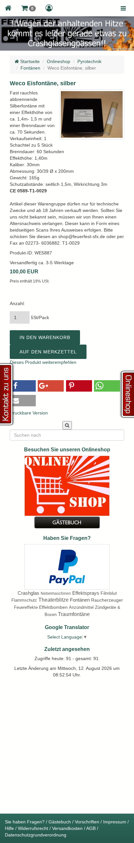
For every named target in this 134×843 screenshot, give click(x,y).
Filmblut (108, 593)
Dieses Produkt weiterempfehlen (43, 362)
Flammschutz (24, 600)
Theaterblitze (53, 600)
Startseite (29, 61)
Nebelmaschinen (56, 593)
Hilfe (9, 828)
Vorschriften (87, 821)
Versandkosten (67, 828)
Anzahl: (17, 303)
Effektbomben (53, 607)
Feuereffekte (26, 607)
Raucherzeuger (107, 600)
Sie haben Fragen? (25, 821)
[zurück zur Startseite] (8, 8)
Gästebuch (59, 821)
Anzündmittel (81, 607)
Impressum (114, 821)
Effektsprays (85, 593)
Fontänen (30, 68)
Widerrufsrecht (33, 828)
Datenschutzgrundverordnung (35, 834)
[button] (28, 8)
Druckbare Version (29, 412)
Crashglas (28, 593)
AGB (91, 828)
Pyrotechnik (89, 61)
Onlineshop (58, 61)
